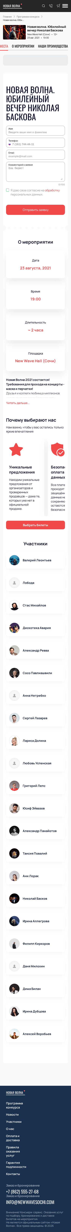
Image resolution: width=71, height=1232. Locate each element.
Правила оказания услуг (13, 1151)
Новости (12, 1114)
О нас (10, 1129)
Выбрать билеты (35, 525)
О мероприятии (23, 46)
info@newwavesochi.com (30, 1202)
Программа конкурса (14, 1105)
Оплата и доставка (13, 1138)
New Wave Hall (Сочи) (38, 34)
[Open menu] (65, 6)
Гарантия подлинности (16, 1165)
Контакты (13, 1174)
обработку (52, 190)
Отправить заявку (35, 210)
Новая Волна (11, 6)
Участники (14, 1122)
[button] (10, 144)
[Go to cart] (58, 6)
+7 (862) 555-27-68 (22, 1191)
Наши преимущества (53, 46)
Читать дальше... (18, 403)
